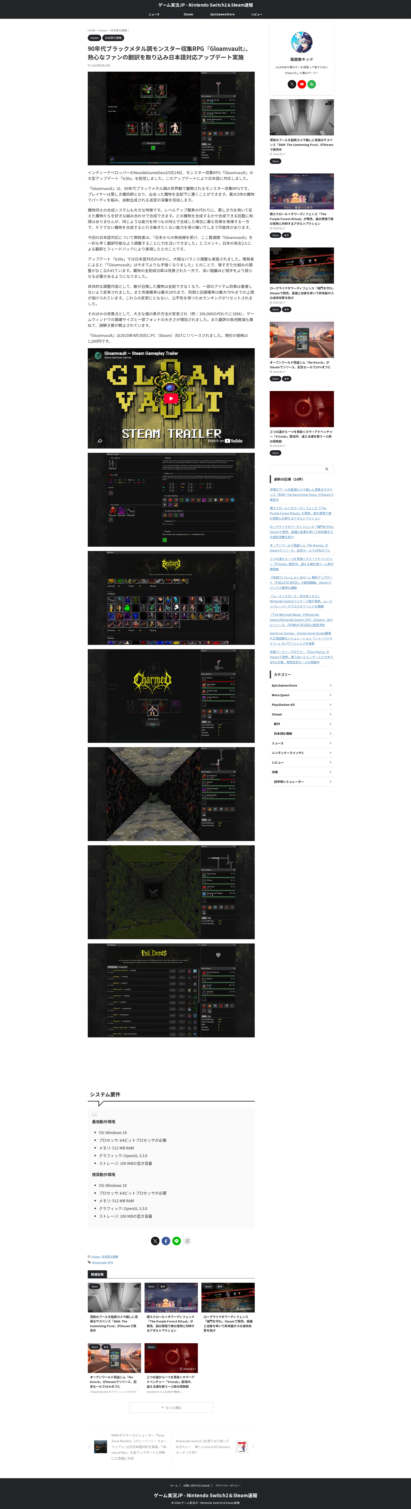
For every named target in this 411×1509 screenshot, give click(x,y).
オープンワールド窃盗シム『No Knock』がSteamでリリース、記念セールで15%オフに (113, 1381)
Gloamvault (99, 1262)
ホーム (174, 1485)
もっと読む (174, 1407)
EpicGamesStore (222, 14)
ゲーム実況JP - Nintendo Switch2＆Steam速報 (205, 5)
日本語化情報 (109, 1256)
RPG (110, 1262)
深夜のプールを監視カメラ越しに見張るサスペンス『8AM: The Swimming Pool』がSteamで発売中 (114, 1323)
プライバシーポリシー (228, 1485)
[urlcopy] (187, 1241)
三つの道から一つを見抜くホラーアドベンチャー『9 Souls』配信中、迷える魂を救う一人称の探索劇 (170, 1381)
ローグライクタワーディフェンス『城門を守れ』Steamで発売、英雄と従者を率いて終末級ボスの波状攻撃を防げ (228, 1323)
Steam (188, 14)
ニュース (154, 14)
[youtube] (302, 84)
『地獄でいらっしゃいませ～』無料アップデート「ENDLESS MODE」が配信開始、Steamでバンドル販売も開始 (301, 582)
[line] (176, 1241)
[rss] (311, 84)
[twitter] (155, 1241)
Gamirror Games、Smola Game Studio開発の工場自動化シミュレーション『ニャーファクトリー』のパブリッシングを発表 (301, 638)
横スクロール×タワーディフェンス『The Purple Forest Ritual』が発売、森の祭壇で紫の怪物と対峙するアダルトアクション (171, 1323)
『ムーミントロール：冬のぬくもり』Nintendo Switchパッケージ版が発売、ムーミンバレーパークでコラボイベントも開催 (301, 601)
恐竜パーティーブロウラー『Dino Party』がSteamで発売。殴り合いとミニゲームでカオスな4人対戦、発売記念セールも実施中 (301, 657)
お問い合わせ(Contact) (196, 1485)
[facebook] (166, 1241)
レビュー (256, 14)
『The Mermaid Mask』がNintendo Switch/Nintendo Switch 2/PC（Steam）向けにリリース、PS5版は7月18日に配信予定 (301, 619)
